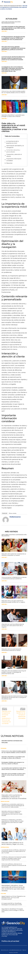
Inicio (1, 5)
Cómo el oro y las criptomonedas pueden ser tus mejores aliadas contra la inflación (13, 91)
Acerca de (4, 513)
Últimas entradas (12, 513)
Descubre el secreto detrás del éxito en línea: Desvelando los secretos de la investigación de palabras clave (14, 697)
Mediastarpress (15, 517)
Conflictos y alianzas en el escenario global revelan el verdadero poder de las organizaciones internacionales (14, 858)
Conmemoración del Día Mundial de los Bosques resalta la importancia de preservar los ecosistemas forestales (13, 58)
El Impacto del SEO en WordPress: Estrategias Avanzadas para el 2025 (12, 904)
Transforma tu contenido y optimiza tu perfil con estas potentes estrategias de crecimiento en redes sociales (13, 805)
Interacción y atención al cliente (14, 155)
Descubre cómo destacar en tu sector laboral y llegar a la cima (12, 843)
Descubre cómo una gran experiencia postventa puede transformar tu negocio (13, 601)
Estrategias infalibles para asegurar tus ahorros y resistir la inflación (13, 763)
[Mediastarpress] (5, 522)
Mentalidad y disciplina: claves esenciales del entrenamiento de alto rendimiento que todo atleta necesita (13, 888)
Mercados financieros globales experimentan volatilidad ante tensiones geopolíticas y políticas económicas (13, 48)
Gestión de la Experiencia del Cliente (13, 5)
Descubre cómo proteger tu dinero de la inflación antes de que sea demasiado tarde (13, 775)
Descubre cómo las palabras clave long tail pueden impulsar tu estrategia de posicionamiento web (14, 672)
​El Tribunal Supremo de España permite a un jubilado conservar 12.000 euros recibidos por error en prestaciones (13, 38)
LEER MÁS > (4, 31)
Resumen (9, 163)
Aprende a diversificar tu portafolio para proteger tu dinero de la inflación (13, 115)
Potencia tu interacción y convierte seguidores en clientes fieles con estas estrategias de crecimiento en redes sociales (12, 822)
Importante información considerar (13, 159)
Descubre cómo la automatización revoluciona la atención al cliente (11, 649)
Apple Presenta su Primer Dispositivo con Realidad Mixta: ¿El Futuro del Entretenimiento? (13, 898)
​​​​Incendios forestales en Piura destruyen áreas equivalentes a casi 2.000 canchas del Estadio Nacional (13, 28)
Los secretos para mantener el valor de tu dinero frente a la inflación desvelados (14, 768)
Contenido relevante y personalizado (13, 151)
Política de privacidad (10, 941)
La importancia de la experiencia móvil (12, 142)
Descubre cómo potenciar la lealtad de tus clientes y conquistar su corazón (14, 554)
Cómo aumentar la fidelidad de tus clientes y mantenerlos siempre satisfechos (14, 578)
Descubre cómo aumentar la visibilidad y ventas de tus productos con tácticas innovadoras (14, 796)
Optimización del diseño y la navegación (15, 146)
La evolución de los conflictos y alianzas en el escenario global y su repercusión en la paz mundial (14, 851)
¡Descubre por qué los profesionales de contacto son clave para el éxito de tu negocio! (13, 625)
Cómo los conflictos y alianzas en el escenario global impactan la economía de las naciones (14, 865)
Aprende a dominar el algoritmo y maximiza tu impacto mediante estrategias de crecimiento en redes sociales (12, 813)
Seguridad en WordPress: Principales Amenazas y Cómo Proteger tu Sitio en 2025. (13, 910)
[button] (24, 2)
